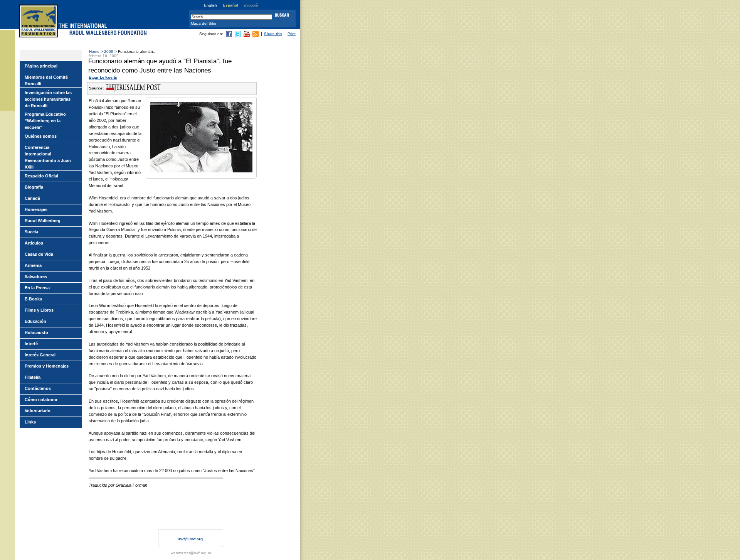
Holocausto (36, 332)
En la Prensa (37, 287)
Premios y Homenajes (47, 366)
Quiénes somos (41, 136)
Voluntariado (37, 410)
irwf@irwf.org (190, 539)
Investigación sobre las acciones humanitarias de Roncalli (48, 99)
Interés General (40, 355)
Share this (273, 34)
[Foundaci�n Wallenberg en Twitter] (238, 36)
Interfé (31, 343)
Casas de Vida (39, 254)
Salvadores (36, 276)
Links (30, 422)
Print (292, 34)
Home (94, 51)
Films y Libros (39, 310)
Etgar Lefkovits (103, 77)
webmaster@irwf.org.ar (191, 553)
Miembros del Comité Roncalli (46, 80)
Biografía (34, 187)
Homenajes (36, 209)
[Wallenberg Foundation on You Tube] (247, 36)
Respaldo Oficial (41, 176)
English (210, 5)
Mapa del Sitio (203, 23)
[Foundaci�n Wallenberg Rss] (255, 36)
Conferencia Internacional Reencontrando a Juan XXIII (48, 157)
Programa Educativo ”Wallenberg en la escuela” (45, 121)
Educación (35, 321)
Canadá (32, 198)
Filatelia (32, 377)
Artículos (34, 243)
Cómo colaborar (41, 399)
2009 (109, 51)
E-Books (33, 299)
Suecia (31, 231)
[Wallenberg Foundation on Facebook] (229, 36)
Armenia (33, 265)
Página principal (41, 66)
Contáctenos (38, 388)
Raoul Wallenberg (43, 220)
